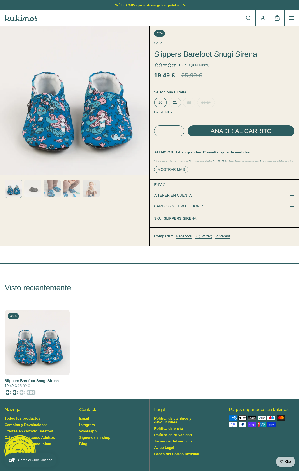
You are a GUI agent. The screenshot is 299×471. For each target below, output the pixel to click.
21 (175, 102)
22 (189, 102)
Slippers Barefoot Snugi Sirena (37, 352)
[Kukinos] (21, 18)
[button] (248, 18)
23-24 (206, 102)
